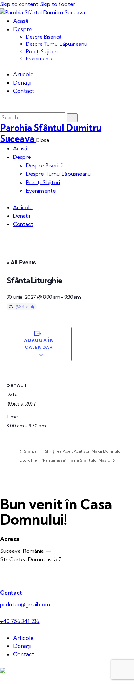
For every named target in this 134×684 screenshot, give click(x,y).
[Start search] (72, 117)
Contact (11, 592)
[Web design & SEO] (2, 671)
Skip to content (19, 4)
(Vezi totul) (25, 306)
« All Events (21, 262)
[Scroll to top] (3, 679)
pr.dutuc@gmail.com (25, 604)
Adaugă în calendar (39, 344)
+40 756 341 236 (20, 621)
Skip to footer (57, 4)
